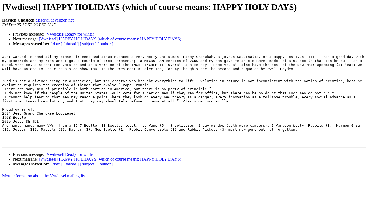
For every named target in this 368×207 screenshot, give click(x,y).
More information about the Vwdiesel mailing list (44, 176)
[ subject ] (88, 44)
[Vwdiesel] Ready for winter (69, 34)
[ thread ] (71, 44)
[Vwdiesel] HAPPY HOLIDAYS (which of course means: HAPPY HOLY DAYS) (110, 39)
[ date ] (56, 44)
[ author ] (105, 44)
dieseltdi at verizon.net (55, 20)
